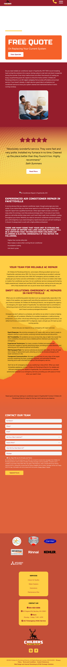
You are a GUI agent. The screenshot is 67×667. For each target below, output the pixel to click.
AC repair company (28, 80)
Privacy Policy (41, 467)
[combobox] (33, 437)
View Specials (16, 54)
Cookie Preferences (43, 662)
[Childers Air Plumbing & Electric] (7, 1)
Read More (33, 171)
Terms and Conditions (29, 662)
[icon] (31, 651)
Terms (48, 467)
